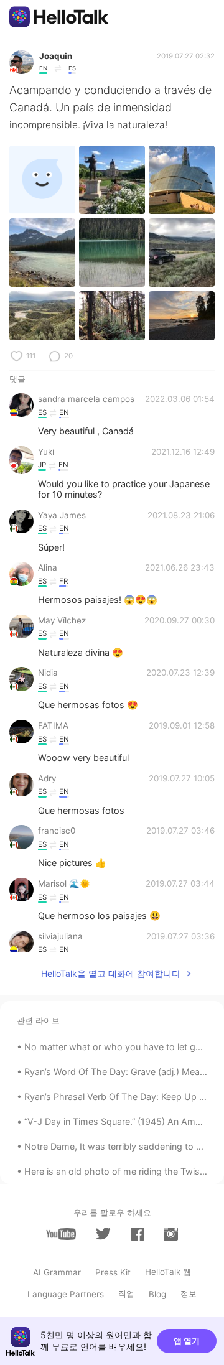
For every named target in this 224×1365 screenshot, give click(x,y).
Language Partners (65, 1294)
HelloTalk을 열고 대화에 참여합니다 (110, 973)
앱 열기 (187, 1341)
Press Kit (113, 1272)
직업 (126, 1293)
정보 (188, 1293)
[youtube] (61, 1234)
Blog (157, 1294)
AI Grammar (57, 1272)
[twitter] (103, 1234)
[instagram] (170, 1234)
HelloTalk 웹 (168, 1272)
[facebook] (137, 1234)
